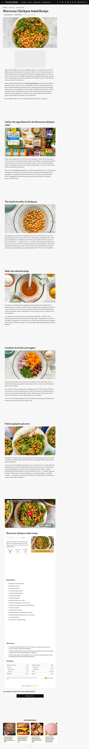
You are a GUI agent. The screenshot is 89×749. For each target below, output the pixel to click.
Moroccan (18, 170)
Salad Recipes (20, 7)
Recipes (23, 2)
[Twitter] (60, 2)
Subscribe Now (29, 696)
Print (23, 537)
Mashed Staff (18, 14)
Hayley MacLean (8, 14)
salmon (12, 176)
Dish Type (11, 7)
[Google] (72, 2)
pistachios (8, 174)
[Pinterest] (65, 2)
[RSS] (75, 2)
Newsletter (83, 2)
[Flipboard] (62, 2)
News (29, 2)
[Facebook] (57, 2)
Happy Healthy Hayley (32, 83)
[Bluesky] (67, 2)
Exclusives (36, 2)
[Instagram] (70, 2)
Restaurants (46, 2)
